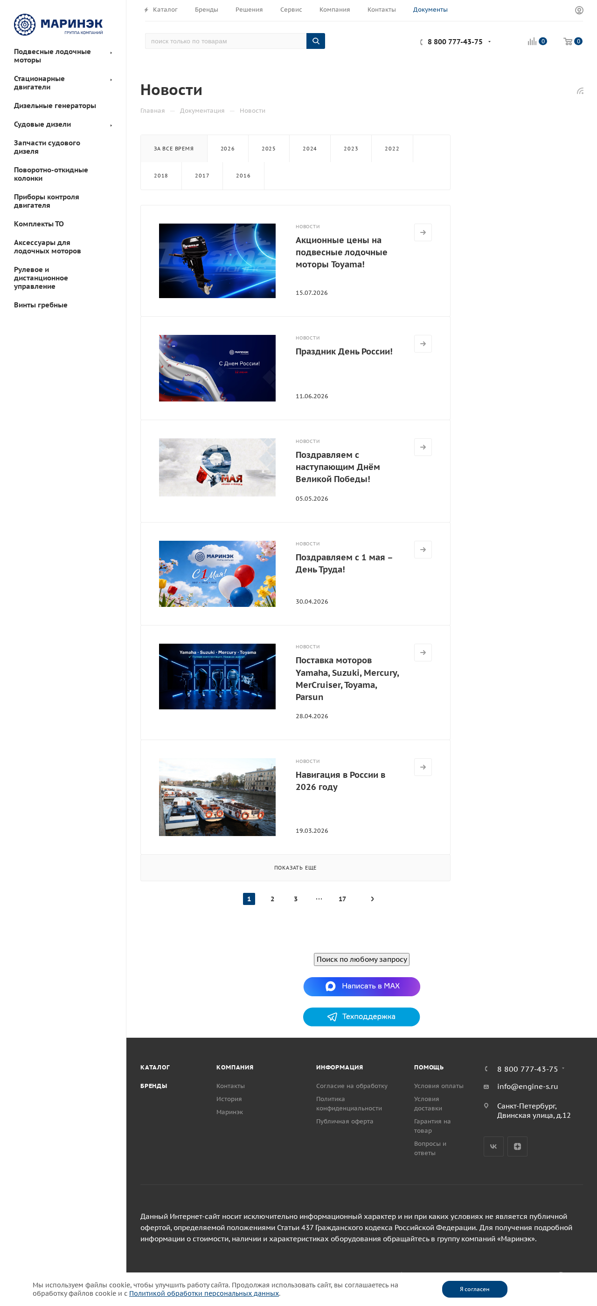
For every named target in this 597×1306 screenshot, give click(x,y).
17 (342, 899)
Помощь (429, 1067)
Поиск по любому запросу (362, 959)
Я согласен (474, 1289)
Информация (339, 1067)
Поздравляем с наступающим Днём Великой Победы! (338, 466)
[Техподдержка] (361, 1016)
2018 (161, 175)
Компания (234, 1067)
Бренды (153, 1086)
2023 (351, 148)
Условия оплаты (439, 1086)
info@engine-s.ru (527, 1086)
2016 (243, 175)
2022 (392, 148)
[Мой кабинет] (579, 11)
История (229, 1099)
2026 (228, 148)
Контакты (230, 1086)
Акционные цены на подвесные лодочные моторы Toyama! (342, 252)
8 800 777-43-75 (455, 41)
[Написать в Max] (361, 986)
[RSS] (580, 90)
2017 (202, 175)
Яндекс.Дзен (517, 1146)
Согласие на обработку (352, 1086)
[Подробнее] (423, 232)
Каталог (155, 1067)
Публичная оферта (345, 1121)
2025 (269, 148)
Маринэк (229, 1112)
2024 (310, 148)
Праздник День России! (344, 351)
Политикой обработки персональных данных (204, 1293)
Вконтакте (494, 1146)
